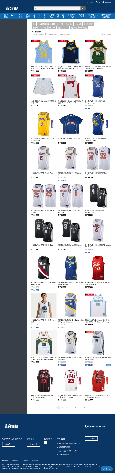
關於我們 (35, 460)
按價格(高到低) (65, 34)
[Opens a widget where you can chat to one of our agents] (106, 469)
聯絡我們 (8, 444)
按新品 (34, 34)
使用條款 (5, 460)
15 (84, 408)
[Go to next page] (88, 407)
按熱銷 (41, 34)
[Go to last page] (92, 407)
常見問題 (25, 460)
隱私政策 (15, 460)
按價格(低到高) (52, 34)
